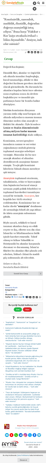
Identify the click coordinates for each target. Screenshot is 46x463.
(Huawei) (35, 428)
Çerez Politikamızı (23, 455)
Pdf (26, 297)
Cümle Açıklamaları (31, 14)
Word (16, 297)
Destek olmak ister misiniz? (33, 442)
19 (6, 292)
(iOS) (28, 428)
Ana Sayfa (4, 14)
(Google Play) (20, 428)
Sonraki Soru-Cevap (21, 274)
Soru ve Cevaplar (16, 14)
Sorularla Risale (11, 287)
